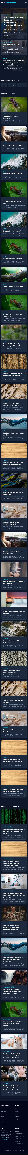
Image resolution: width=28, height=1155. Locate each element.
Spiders (17, 1114)
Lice (2, 1121)
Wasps (17, 1119)
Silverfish (17, 1111)
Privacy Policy (18, 1133)
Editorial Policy (19, 1138)
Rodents (17, 1109)
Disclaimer (17, 1141)
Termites (17, 1116)
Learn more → (4, 1139)
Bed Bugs (3, 1111)
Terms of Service (19, 1136)
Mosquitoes (4, 1124)
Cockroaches (4, 1114)
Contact (17, 1131)
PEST (8, 2)
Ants (2, 1109)
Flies (2, 1119)
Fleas (2, 1116)
